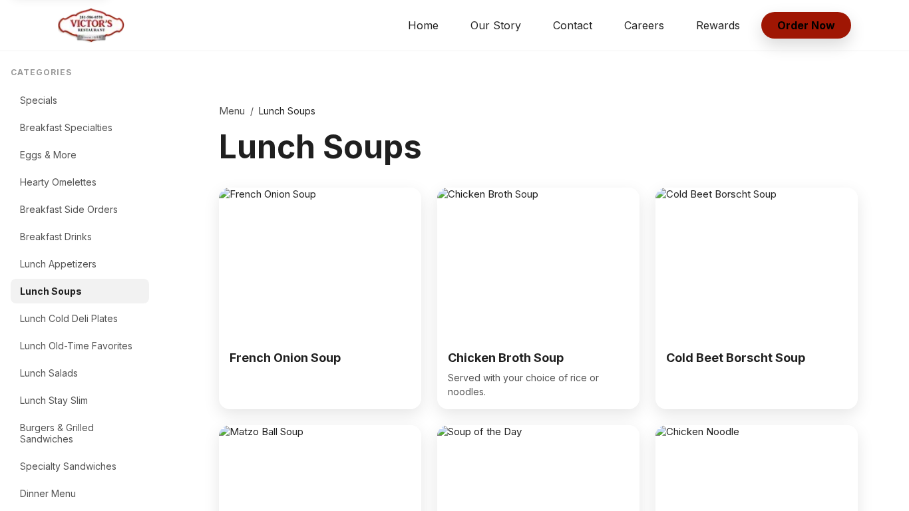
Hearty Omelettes (58, 182)
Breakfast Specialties (66, 127)
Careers (644, 25)
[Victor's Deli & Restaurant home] (91, 25)
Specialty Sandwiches (68, 466)
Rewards (718, 25)
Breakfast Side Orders (69, 209)
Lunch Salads (49, 373)
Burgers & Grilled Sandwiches (57, 433)
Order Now (806, 25)
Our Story (495, 25)
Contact (572, 25)
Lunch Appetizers (58, 263)
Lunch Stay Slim (54, 400)
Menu (232, 110)
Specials (38, 100)
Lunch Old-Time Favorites (76, 345)
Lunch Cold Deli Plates (69, 318)
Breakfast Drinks (56, 236)
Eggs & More (48, 154)
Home (423, 25)
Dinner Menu (48, 493)
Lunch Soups (51, 291)
